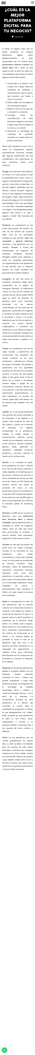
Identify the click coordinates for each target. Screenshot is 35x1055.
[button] (4, 1050)
